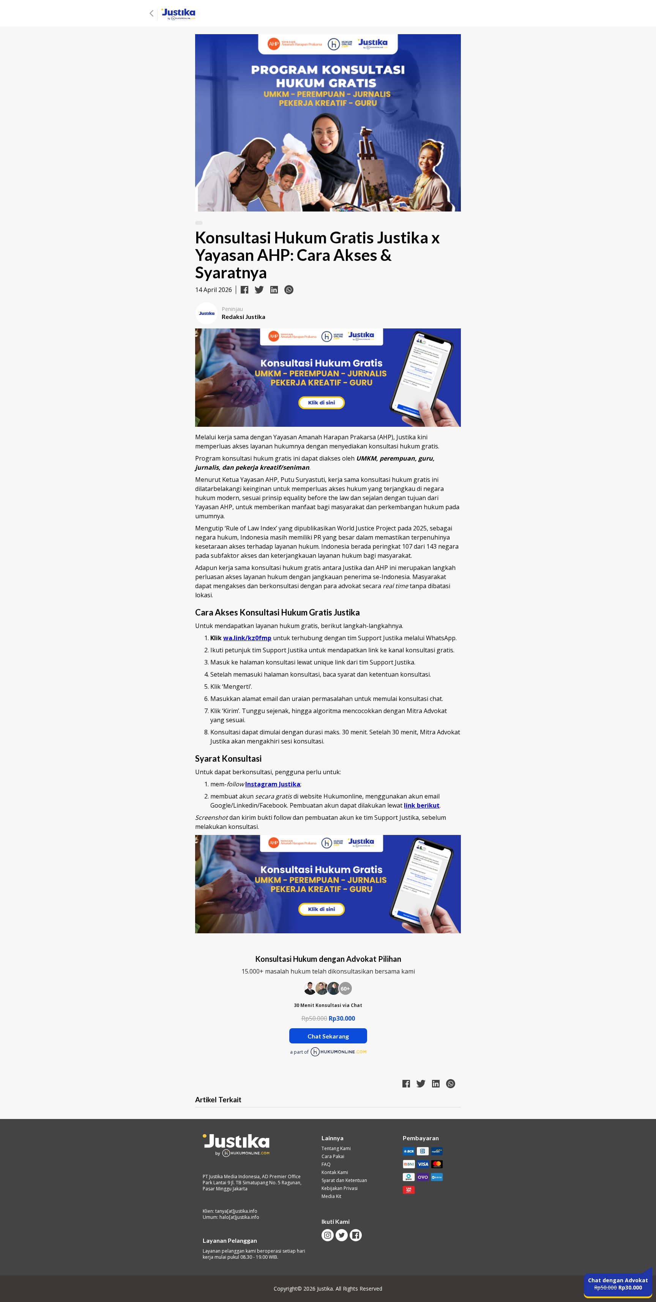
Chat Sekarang (328, 1036)
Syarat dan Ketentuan (344, 1180)
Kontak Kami (335, 1172)
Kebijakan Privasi (340, 1188)
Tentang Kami (336, 1149)
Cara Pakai (333, 1157)
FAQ (326, 1165)
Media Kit (331, 1196)
